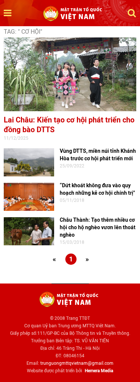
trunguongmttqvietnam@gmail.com (76, 363)
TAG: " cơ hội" (23, 31)
